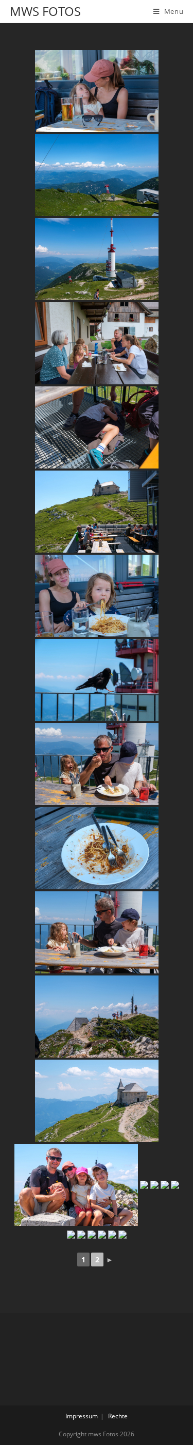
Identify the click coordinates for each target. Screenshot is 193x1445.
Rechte (118, 1416)
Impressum (81, 1416)
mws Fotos (45, 11)
